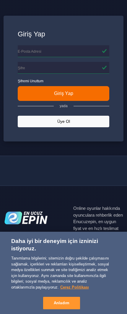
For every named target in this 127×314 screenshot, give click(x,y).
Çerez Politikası (74, 287)
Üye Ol (63, 121)
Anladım (61, 303)
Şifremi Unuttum (30, 81)
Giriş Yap (63, 93)
